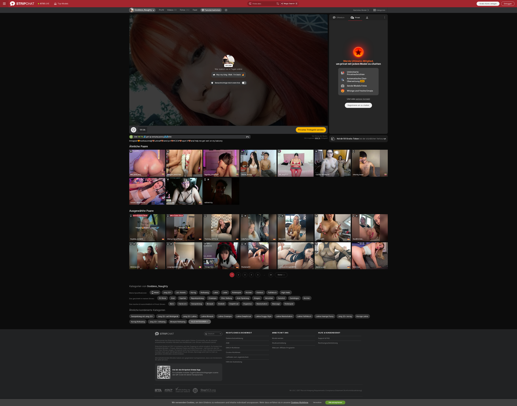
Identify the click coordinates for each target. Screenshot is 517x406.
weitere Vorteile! (363, 99)
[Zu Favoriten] (133, 130)
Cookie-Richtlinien (233, 352)
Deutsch (211, 334)
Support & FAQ (324, 338)
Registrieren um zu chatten (358, 105)
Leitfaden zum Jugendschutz (237, 357)
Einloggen (508, 4)
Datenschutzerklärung (234, 338)
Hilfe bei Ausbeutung (234, 362)
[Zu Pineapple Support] (195, 390)
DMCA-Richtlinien (233, 348)
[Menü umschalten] (4, 3)
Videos (172, 10)
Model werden (277, 338)
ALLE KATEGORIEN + (199, 322)
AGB (227, 343)
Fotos (184, 10)
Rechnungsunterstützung (328, 343)
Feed (195, 10)
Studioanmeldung (279, 343)
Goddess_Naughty (157, 286)
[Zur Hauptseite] (22, 3)
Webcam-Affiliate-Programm (283, 348)
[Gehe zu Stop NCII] (208, 390)
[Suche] (278, 4)
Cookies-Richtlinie (299, 402)
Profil (161, 10)
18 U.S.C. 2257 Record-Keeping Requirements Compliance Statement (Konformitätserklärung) (325, 390)
